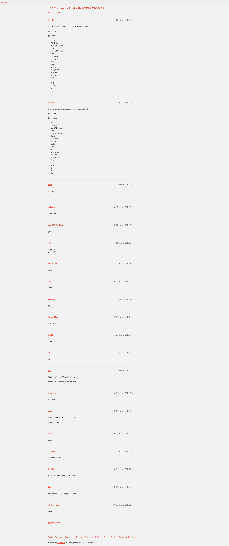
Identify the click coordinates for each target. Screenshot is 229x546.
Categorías (59, 537)
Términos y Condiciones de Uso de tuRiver (92, 537)
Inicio (50, 537)
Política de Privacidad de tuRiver (123, 537)
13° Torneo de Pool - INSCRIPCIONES (76, 8)
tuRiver (4, 2)
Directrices (69, 537)
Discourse (61, 543)
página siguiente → (56, 523)
